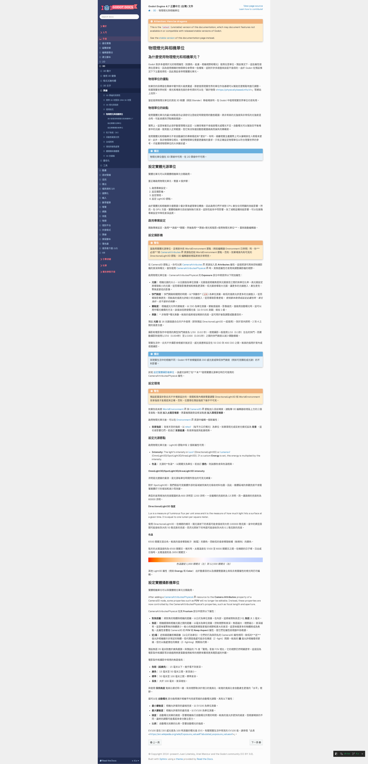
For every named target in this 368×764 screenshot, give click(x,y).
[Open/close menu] (100, 43)
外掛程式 (106, 230)
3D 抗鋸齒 (110, 156)
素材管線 (106, 175)
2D (103, 61)
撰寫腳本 (106, 239)
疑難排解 (106, 48)
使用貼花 (110, 109)
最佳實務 (106, 43)
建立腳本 (106, 57)
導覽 (104, 207)
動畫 (104, 170)
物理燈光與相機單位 (114, 114)
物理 (104, 220)
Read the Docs (205, 759)
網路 (104, 211)
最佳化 (106, 160)
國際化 (105, 193)
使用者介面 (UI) (110, 248)
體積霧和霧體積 (112, 151)
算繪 (105, 90)
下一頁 (255, 742)
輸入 (104, 198)
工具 (105, 165)
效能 (104, 216)
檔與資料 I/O (108, 188)
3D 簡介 (107, 71)
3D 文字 (107, 85)
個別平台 (106, 225)
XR (103, 253)
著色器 (105, 243)
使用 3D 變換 (109, 76)
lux (190, 452)
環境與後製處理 (112, 146)
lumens (224, 452)
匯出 (104, 184)
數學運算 (106, 202)
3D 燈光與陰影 (112, 105)
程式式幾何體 (109, 81)
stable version (167, 37)
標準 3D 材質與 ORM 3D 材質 (118, 100)
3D (103, 66)
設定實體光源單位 (114, 123)
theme (179, 759)
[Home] (149, 10)
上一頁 (156, 742)
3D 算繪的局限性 (113, 95)
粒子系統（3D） (113, 132)
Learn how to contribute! (251, 9)
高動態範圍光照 (112, 137)
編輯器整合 (107, 52)
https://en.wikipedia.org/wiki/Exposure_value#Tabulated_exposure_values (190, 734)
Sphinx (163, 759)
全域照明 (110, 142)
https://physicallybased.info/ (233, 89)
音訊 (104, 179)
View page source (253, 5)
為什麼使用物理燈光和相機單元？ (120, 119)
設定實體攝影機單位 (115, 128)
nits (187, 426)
